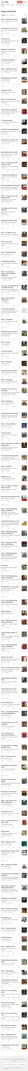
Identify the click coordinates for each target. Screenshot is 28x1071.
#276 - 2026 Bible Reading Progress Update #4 (9, 576)
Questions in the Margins (8, 898)
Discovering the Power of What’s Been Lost (9, 568)
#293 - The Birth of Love (8, 232)
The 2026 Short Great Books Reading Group (9, 746)
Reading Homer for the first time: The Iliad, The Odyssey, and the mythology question (10, 112)
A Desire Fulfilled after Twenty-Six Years (9, 263)
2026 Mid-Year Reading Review (10, 129)
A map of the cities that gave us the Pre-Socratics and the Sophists (10, 311)
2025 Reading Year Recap (9, 689)
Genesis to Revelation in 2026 (8, 489)
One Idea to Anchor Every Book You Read (10, 353)
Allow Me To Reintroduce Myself (8, 780)
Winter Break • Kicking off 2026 (9, 681)
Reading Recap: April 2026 (9, 331)
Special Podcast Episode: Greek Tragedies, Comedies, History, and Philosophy (9, 691)
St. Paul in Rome (6, 433)
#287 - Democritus (6, 361)
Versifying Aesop (6, 937)
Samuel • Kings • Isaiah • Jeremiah (9, 604)
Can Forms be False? (6, 843)
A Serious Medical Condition (8, 478)
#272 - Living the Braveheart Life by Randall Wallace (9, 712)
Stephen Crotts (16, 169)
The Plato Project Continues (8, 963)
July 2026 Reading (5, 80)
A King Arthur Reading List (9, 175)
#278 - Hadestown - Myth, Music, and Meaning (9, 543)
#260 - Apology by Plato (8, 1034)
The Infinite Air (4, 301)
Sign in (25, 2)
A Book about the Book (7, 824)
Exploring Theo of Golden (8, 1025)
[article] (14, 22)
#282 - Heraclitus (6, 466)
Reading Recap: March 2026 (9, 413)
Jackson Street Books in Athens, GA (9, 793)
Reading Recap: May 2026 (9, 220)
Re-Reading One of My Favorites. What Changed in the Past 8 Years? (9, 890)
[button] (2, 4)
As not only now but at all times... (9, 973)
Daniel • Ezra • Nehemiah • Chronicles (10, 535)
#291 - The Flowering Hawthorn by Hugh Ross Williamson (8, 273)
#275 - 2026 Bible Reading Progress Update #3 (9, 601)
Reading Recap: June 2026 (9, 152)
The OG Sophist (5, 344)
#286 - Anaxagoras (7, 380)
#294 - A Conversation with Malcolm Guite (9, 196)
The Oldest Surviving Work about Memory (9, 737)
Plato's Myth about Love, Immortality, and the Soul (10, 101)
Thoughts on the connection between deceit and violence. (10, 1005)
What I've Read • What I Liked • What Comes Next (10, 132)
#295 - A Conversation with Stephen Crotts (9, 163)
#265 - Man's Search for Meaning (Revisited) (8, 886)
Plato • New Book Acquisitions (8, 222)
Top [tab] (7, 15)
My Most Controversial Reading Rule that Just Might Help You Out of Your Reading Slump (10, 523)
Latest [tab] (3, 15)
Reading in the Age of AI (7, 61)
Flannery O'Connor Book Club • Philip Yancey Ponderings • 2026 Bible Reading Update (10, 659)
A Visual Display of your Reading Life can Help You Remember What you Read (10, 878)
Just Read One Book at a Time (10, 521)
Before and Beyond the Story (8, 1027)
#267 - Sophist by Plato (8, 842)
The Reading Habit (6, 120)
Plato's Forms (5, 831)
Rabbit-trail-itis (6, 476)
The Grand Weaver (5, 866)
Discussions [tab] (12, 15)
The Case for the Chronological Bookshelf (10, 874)
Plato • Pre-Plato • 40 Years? (8, 769)
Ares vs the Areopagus (8, 1002)
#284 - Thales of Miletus (8, 424)
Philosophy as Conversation (8, 92)
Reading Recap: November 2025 (9, 766)
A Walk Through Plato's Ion (8, 142)
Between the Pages (7, 657)
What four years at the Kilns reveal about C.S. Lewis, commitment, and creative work (10, 290)
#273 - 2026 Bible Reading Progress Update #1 (9, 645)
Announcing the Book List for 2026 (10, 749)
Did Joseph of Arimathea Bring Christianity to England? (8, 277)
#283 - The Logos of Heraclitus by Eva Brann (10, 444)
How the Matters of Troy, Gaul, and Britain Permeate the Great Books (9, 188)
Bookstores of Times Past (9, 791)
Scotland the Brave (5, 715)
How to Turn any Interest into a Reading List (9, 212)
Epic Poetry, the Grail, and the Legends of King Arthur (8, 200)
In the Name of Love (7, 811)
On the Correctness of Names (8, 930)
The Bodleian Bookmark (8, 261)
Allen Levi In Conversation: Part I (9, 1014)
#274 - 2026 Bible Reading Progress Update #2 (9, 621)
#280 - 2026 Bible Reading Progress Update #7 (9, 509)
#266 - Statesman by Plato (9, 864)
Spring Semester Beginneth (8, 498)
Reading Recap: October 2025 (10, 851)
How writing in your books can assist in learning (10, 900)
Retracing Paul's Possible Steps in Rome (9, 435)
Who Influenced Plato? (6, 758)
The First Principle (6, 351)
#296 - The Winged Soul (8, 99)
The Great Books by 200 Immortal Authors (9, 244)
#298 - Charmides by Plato (9, 19)
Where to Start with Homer (9, 110)
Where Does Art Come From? (10, 140)
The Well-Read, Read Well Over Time (10, 122)
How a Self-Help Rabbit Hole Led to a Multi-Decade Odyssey (10, 636)
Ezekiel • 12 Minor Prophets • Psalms (10, 579)
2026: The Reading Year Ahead (10, 667)
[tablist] (8, 15)
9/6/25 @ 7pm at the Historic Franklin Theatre (10, 994)
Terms (18, 1059)
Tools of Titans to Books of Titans (9, 633)
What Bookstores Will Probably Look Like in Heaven (10, 982)
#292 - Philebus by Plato (8, 252)
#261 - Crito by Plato (7, 971)
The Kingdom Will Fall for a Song (9, 546)
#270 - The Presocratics (8, 756)
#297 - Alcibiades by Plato (9, 69)
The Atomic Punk (5, 363)
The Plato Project (5, 1047)
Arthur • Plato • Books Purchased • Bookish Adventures (9, 154)
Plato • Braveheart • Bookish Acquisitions (8, 853)
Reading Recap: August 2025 (10, 1045)
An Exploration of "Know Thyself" (9, 71)
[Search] (25, 15)
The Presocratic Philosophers (10, 455)
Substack (7, 1068)
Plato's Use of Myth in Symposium (9, 234)
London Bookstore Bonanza (9, 980)
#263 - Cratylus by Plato (8, 928)
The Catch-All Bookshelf (7, 613)
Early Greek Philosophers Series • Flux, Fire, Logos (9, 468)
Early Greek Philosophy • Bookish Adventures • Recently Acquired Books (9, 416)
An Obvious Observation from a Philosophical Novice (9, 834)
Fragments (4, 565)
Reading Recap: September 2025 (9, 961)
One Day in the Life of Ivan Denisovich (9, 389)
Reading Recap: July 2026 (9, 78)
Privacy (14, 1059)
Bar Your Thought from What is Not (10, 321)
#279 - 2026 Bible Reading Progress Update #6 (9, 532)
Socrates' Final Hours (6, 939)
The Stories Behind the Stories (10, 185)
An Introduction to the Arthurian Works (9, 177)
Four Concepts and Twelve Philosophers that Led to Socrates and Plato (10, 458)
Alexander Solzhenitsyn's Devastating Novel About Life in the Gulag (10, 393)
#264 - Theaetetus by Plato (9, 908)
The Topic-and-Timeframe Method (9, 209)
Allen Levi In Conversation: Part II (9, 991)
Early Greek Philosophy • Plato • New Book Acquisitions (10, 334)
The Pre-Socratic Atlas (8, 309)
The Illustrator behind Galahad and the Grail (9, 167)
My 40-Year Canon (6, 241)
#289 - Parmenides (7, 319)
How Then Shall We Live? (7, 254)
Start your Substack (10, 1064)
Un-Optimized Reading (8, 60)
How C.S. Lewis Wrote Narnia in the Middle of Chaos (10, 286)
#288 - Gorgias (5, 342)
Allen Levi (17, 997)
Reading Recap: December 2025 (9, 679)
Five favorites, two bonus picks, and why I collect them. (10, 41)
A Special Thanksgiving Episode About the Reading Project (10, 783)
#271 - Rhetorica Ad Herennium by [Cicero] (8, 734)
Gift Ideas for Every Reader (7, 726)
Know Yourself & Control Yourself (9, 21)
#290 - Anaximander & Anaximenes (8, 299)
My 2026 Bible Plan (7, 702)
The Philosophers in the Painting (9, 372)
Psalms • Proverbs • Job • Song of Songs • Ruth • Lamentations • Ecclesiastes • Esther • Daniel (9, 557)
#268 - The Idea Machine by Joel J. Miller (9, 821)
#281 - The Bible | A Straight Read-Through (9, 486)
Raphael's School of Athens (9, 370)
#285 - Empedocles (7, 401)
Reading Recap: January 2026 (10, 587)
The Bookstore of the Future (9, 28)
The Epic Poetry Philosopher (8, 403)
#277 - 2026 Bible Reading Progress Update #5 (9, 554)
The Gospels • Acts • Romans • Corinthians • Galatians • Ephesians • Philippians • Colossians (10, 513)
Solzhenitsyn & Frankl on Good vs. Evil (9, 920)
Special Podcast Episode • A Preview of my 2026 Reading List (10, 670)
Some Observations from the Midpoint (8, 52)
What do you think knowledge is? (9, 910)
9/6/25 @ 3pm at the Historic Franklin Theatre (10, 1017)
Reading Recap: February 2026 (10, 496)
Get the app (21, 1064)
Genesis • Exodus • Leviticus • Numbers (8, 649)
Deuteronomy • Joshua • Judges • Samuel (9, 624)
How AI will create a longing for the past (10, 31)
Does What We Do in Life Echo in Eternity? (9, 949)
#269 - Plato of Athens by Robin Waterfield (9, 801)
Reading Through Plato (8, 49)
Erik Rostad (7, 22)
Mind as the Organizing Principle (9, 381)
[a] (24, 21)
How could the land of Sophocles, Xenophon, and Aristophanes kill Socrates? (9, 1037)
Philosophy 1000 (6, 90)
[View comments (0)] (8, 25)
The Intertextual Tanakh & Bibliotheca (10, 704)
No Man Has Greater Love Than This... (10, 813)
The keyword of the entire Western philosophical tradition (9, 447)
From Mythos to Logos (6, 426)
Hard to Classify (6, 611)
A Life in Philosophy (6, 804)
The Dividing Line (6, 917)
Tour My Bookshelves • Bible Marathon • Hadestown (8, 589)
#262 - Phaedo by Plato (8, 946)
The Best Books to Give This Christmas (9, 723)
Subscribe (19, 2)
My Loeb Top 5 (5, 39)
